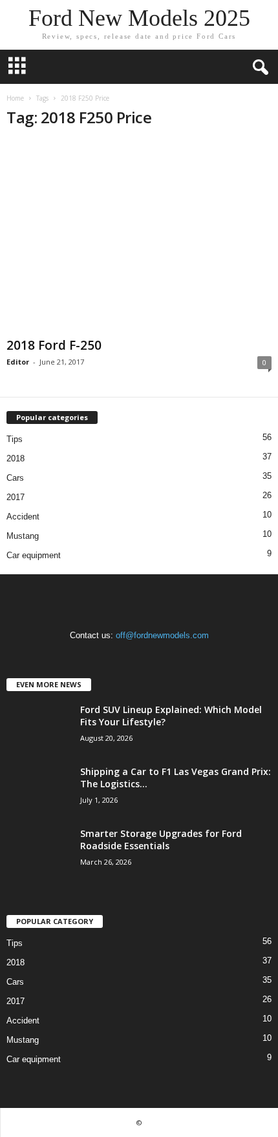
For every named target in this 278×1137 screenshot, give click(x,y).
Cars (15, 478)
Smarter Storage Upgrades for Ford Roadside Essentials (161, 839)
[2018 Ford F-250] (139, 236)
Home (15, 98)
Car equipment (33, 555)
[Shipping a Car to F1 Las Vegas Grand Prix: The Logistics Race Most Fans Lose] (38, 789)
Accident (22, 516)
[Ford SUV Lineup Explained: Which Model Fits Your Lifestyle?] (38, 727)
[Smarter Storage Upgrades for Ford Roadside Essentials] (38, 851)
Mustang (22, 536)
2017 (15, 497)
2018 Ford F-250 (54, 345)
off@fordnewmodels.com (162, 635)
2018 (15, 458)
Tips (14, 439)
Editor (17, 362)
